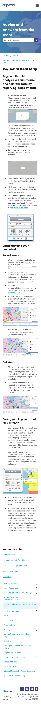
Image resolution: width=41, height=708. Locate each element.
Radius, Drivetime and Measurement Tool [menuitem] (13, 598)
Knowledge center (10, 55)
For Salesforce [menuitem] (10, 666)
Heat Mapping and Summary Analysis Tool (19, 61)
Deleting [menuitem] (7, 641)
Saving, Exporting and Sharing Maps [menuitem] (16, 635)
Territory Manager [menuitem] (12, 611)
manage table (14, 293)
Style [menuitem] (6, 616)
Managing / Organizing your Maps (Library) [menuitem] (18, 647)
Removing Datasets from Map (14, 560)
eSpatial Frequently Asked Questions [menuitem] (19, 671)
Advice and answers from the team (18, 29)
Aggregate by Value (10, 571)
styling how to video (19, 208)
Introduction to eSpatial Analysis (15, 565)
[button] (36, 583)
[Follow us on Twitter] (27, 689)
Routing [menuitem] (7, 629)
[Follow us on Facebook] (22, 689)
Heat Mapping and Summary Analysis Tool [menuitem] (20, 605)
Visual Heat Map (9, 554)
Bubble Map (7, 577)
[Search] (36, 40)
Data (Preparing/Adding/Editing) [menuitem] (18, 592)
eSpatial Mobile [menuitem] (10, 662)
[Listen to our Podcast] (36, 689)
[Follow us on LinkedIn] (32, 689)
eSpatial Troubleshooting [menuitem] (14, 675)
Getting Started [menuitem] (10, 583)
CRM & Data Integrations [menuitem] (14, 657)
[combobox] (18, 40)
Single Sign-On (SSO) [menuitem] (13, 652)
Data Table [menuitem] (8, 620)
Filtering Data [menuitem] (9, 625)
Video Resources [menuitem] (11, 588)
